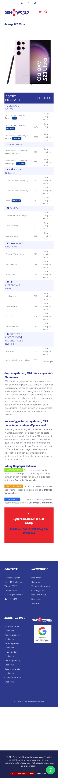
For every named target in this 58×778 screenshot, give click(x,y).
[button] (50, 770)
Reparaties (36, 599)
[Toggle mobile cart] (40, 11)
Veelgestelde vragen (40, 586)
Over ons (35, 582)
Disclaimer (36, 577)
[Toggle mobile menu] (52, 11)
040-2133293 (31, 529)
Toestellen (35, 603)
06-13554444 (35, 531)
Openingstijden (38, 590)
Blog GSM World (38, 594)
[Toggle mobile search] (45, 11)
